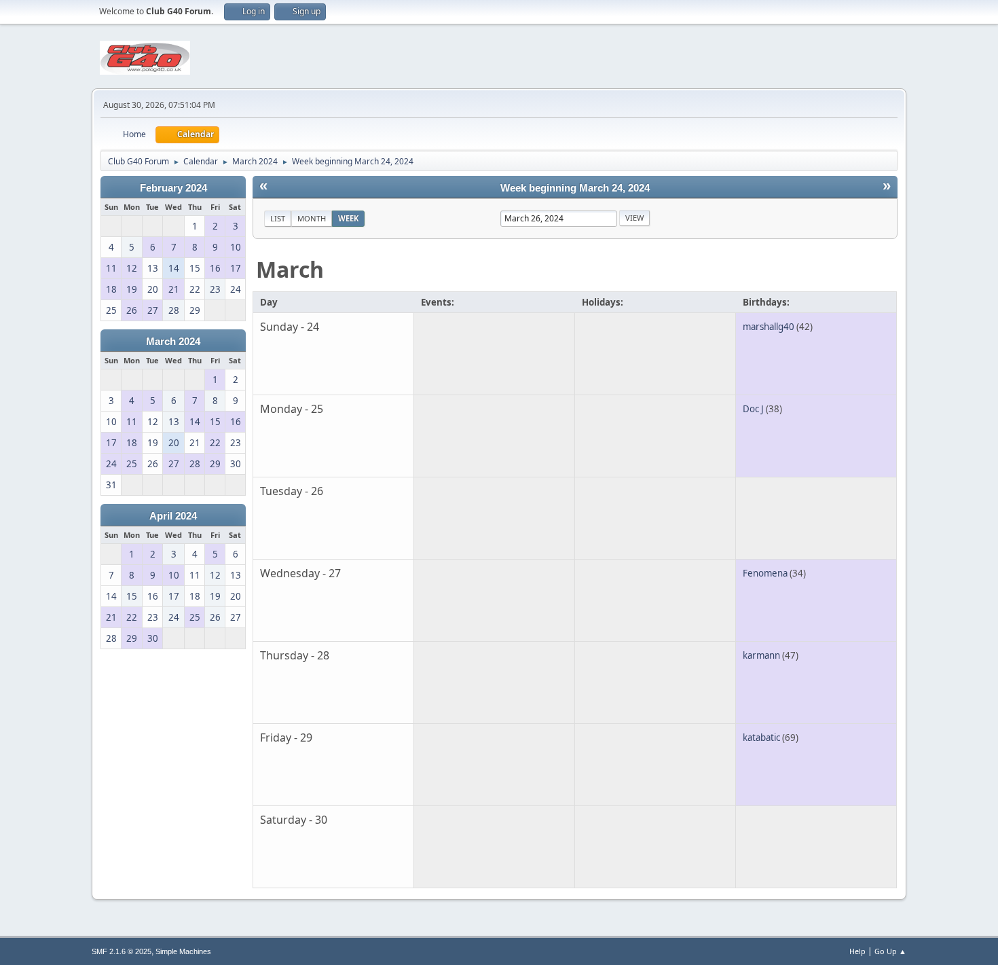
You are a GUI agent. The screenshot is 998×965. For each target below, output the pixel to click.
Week (348, 218)
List (277, 218)
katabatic (761, 737)
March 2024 (173, 341)
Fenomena (765, 573)
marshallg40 (768, 327)
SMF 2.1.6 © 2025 (121, 951)
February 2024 (173, 188)
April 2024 (173, 516)
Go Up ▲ (890, 951)
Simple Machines (183, 951)
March (290, 269)
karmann (761, 655)
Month (311, 218)
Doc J (753, 409)
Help (857, 951)
